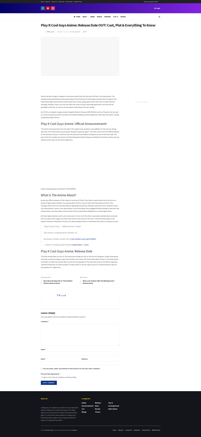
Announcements (88, 406)
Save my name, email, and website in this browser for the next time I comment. (71, 369)
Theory (97, 412)
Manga (99, 17)
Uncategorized (75, 32)
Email (43, 359)
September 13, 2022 (62, 32)
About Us (47, 1)
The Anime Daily (49, 430)
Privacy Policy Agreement (51, 374)
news (97, 406)
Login (158, 8)
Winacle (75, 430)
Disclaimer (61, 1)
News (85, 17)
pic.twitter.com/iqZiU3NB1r (84, 239)
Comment (45, 321)
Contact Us (54, 1)
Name (43, 349)
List (83, 409)
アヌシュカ (50, 32)
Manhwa (107, 17)
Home (42, 1)
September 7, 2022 (80, 244)
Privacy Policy (69, 1)
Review (123, 17)
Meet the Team (78, 1)
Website (85, 359)
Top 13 (115, 17)
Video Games (112, 409)
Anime (92, 17)
